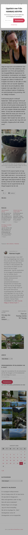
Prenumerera (19, 20)
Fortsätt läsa (14, 24)
